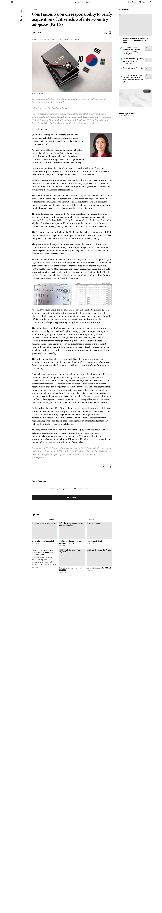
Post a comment (72, 497)
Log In (149, 2)
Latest (51, 519)
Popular (92, 519)
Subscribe (121, 2)
